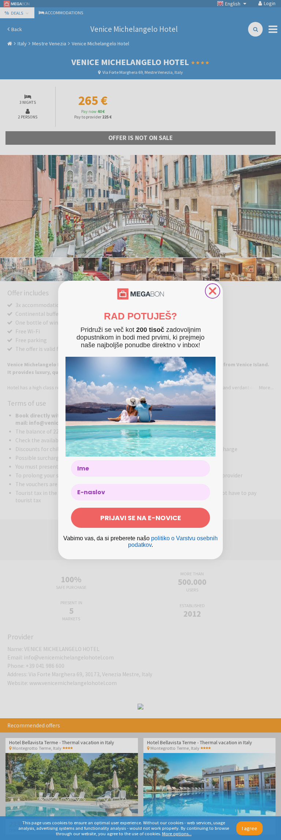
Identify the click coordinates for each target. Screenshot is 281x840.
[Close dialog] (212, 291)
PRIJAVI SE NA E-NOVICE (140, 517)
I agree (249, 828)
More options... (177, 833)
